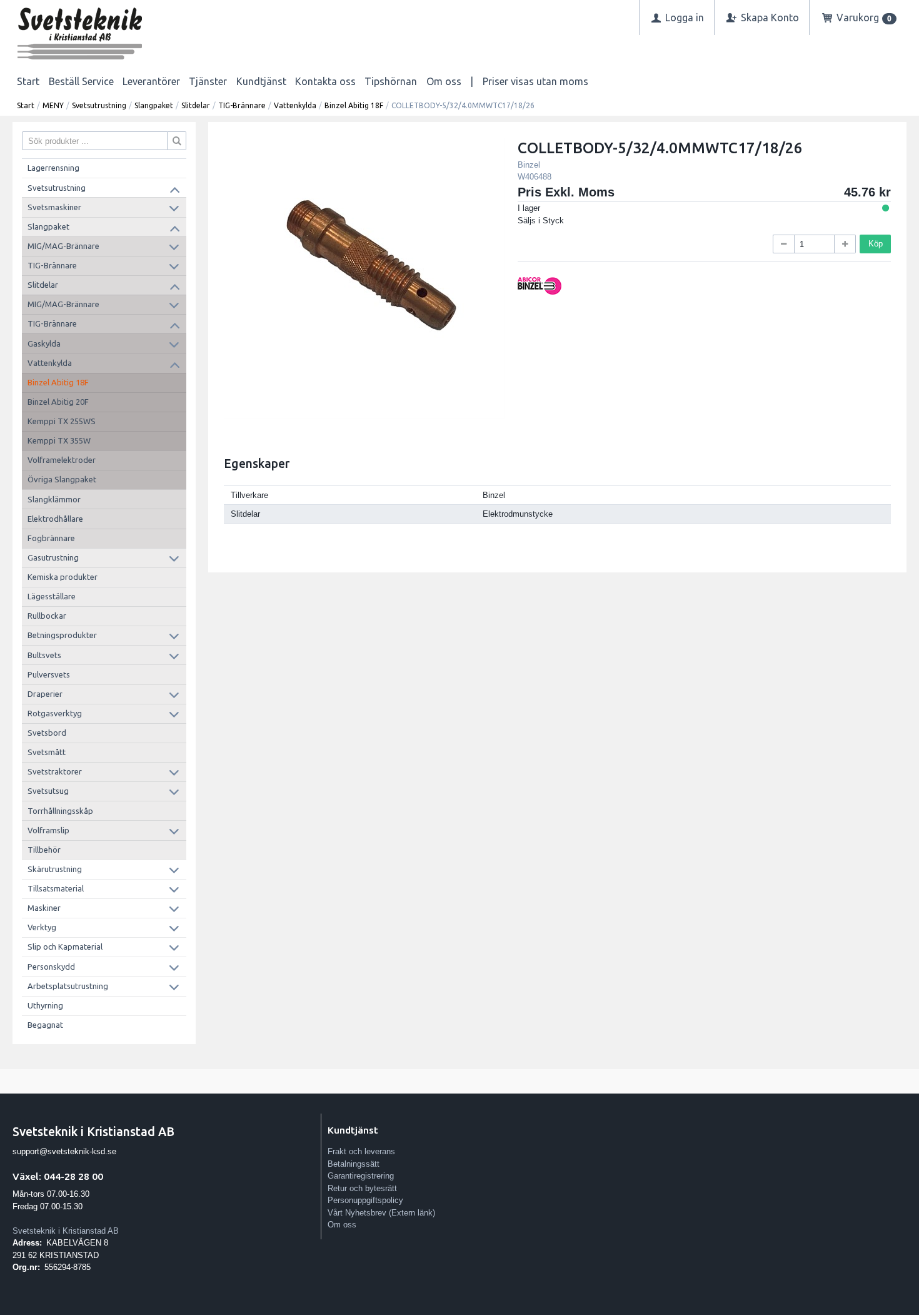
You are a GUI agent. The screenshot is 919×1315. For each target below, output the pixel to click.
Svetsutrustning (99, 105)
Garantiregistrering (361, 1175)
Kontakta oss (325, 81)
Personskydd (51, 966)
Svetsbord (47, 732)
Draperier (45, 693)
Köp (875, 243)
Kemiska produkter (63, 576)
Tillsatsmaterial (56, 888)
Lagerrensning (53, 167)
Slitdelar (195, 105)
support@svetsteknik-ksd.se (64, 1151)
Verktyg (42, 927)
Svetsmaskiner (54, 207)
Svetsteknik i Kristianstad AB (66, 1231)
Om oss (443, 81)
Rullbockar (47, 615)
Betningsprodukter (62, 635)
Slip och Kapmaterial (65, 946)
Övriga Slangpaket (62, 479)
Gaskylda (44, 343)
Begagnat (45, 1024)
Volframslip (48, 830)
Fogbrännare (51, 538)
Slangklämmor (54, 499)
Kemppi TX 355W (59, 440)
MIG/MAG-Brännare (63, 245)
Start (28, 81)
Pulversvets (49, 674)
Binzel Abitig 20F (58, 401)
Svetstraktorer (55, 771)
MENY (53, 105)
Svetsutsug (48, 790)
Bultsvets (44, 655)
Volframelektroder (62, 459)
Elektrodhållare (55, 518)
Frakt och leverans (361, 1151)
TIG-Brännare (242, 105)
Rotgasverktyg (55, 713)
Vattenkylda (295, 105)
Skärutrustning (55, 869)
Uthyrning (45, 1005)
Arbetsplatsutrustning (68, 986)
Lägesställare (52, 596)
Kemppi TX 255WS (62, 421)
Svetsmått (47, 752)
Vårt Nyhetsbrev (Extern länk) (381, 1212)
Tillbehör (44, 849)
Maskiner (44, 907)
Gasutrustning (53, 557)
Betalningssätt (353, 1164)
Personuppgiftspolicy (365, 1200)
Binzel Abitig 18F (353, 105)
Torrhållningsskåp (60, 810)
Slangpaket (153, 105)
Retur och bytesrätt (362, 1188)
